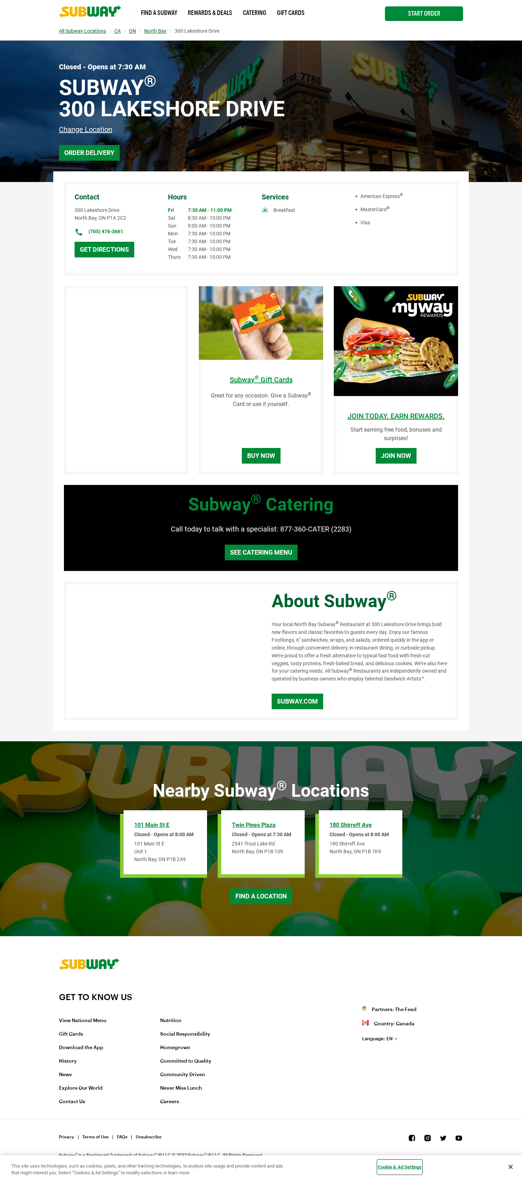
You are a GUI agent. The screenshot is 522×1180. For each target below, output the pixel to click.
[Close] (510, 1167)
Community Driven (182, 1074)
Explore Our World (81, 1088)
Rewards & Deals (210, 13)
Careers (169, 1101)
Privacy (66, 1137)
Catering (254, 13)
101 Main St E (151, 825)
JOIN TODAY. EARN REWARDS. (396, 416)
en (377, 1038)
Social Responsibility (185, 1034)
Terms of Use (95, 1137)
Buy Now (261, 455)
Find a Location (261, 896)
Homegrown (175, 1047)
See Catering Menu (261, 552)
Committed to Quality (185, 1061)
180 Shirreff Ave (351, 825)
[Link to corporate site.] (89, 987)
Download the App (81, 1047)
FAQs (122, 1137)
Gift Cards (291, 13)
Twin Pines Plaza (254, 825)
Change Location (85, 129)
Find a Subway (159, 13)
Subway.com (297, 701)
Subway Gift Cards (261, 380)
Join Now (396, 455)
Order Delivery (89, 152)
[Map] (160, 651)
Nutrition (170, 1020)
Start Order (424, 13)
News (65, 1074)
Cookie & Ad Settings (400, 1167)
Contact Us (72, 1101)
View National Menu (82, 1020)
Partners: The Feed (394, 1009)
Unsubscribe (149, 1137)
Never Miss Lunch (181, 1088)
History (68, 1061)
